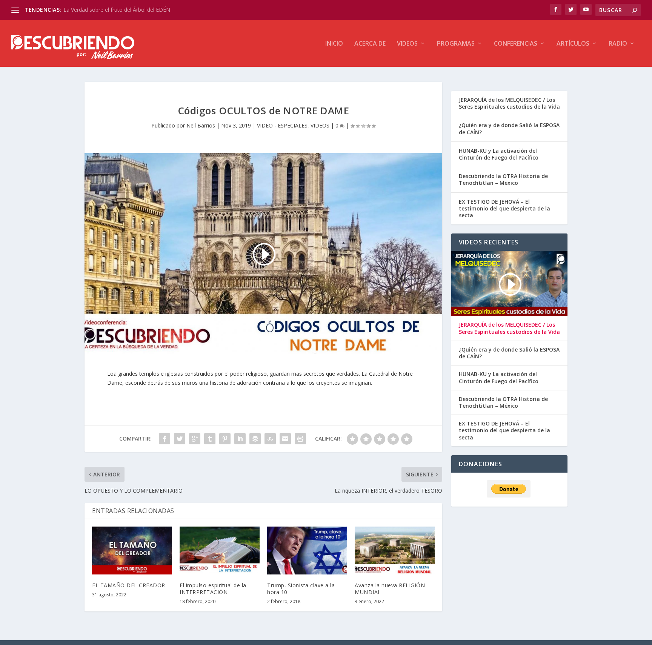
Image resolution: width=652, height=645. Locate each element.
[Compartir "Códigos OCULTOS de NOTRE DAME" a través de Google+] (194, 438)
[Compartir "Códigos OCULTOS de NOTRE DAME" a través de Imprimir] (300, 438)
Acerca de (370, 44)
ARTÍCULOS (573, 44)
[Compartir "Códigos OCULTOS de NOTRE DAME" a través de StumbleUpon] (270, 438)
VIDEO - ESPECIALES (282, 125)
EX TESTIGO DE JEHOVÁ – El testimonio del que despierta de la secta (504, 208)
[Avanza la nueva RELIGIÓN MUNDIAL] (395, 550)
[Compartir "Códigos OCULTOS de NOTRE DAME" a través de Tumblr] (209, 438)
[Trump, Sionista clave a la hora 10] (307, 550)
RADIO (618, 44)
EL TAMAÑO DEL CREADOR (128, 585)
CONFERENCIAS (515, 44)
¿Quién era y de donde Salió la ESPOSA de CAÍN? (509, 128)
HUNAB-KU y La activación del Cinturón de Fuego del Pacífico (498, 154)
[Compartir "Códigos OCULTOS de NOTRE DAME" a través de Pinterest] (224, 438)
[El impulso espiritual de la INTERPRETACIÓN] (220, 550)
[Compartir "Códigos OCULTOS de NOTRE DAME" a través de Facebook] (164, 438)
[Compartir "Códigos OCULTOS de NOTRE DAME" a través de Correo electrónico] (285, 438)
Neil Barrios (200, 125)
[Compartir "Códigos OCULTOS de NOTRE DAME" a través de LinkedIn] (240, 438)
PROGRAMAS (456, 44)
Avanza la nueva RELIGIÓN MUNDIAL (390, 589)
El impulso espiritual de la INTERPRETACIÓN (213, 589)
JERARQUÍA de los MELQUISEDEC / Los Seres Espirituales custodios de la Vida (509, 103)
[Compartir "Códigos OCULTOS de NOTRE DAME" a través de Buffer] (255, 438)
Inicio (334, 44)
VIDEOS (407, 44)
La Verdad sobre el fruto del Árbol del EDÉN (116, 9)
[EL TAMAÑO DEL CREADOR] (132, 550)
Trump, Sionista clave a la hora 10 (301, 589)
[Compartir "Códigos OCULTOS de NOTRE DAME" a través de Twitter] (179, 438)
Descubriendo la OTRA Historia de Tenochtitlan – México (503, 179)
